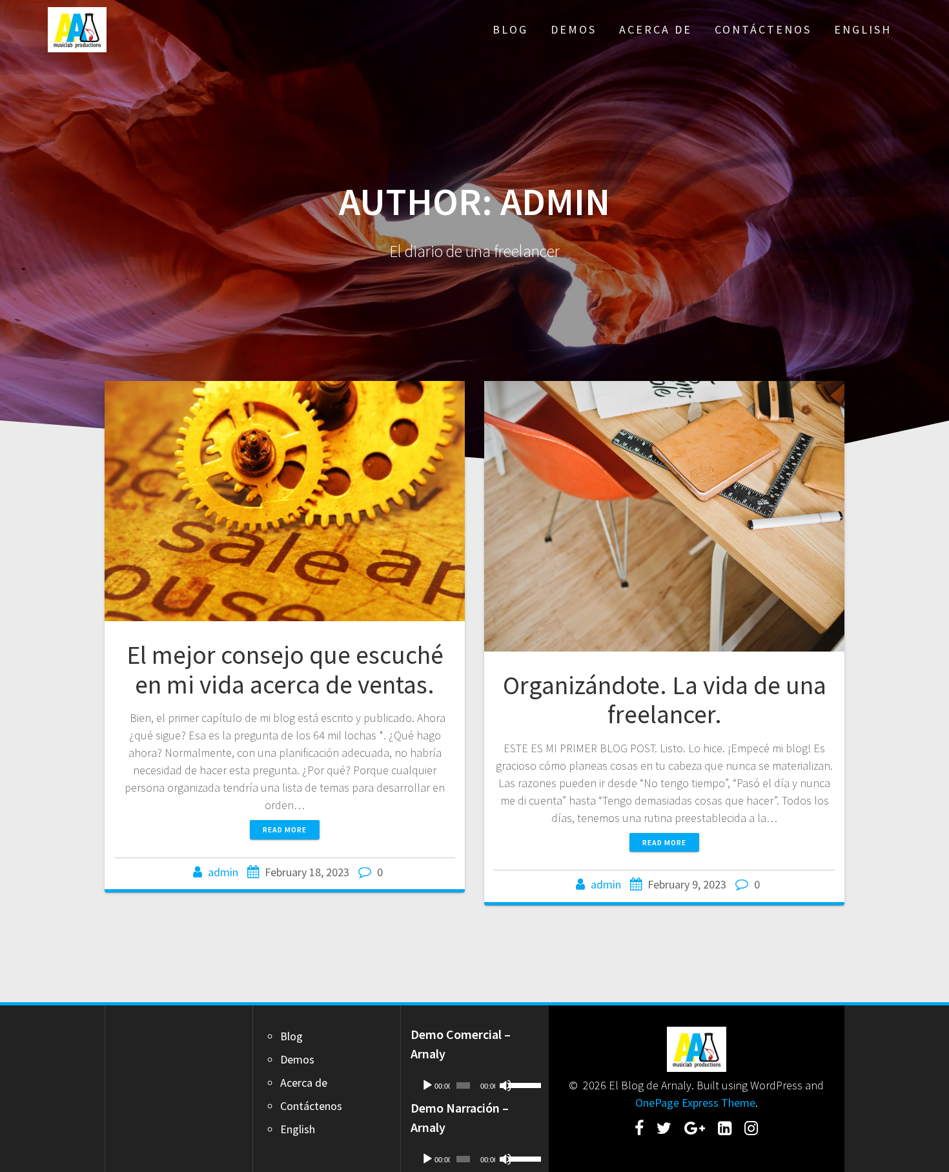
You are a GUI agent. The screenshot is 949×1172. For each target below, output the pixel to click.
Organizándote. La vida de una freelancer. (664, 700)
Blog (510, 29)
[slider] (520, 1084)
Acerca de (655, 29)
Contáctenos (763, 29)
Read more (285, 829)
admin (223, 872)
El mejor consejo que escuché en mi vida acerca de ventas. (285, 670)
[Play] (427, 1085)
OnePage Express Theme (695, 1102)
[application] (474, 1085)
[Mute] (505, 1085)
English (863, 29)
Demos (574, 29)
